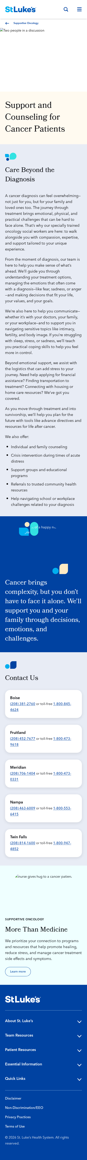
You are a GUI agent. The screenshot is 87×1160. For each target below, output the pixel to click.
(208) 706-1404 (22, 774)
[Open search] (66, 9)
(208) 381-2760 (22, 704)
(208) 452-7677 (22, 739)
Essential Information (23, 1064)
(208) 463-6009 (22, 808)
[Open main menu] (77, 9)
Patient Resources (20, 1050)
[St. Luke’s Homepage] (23, 999)
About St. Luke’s (19, 1021)
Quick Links (15, 1078)
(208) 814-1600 (22, 843)
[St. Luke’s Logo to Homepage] (20, 9)
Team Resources (19, 1035)
